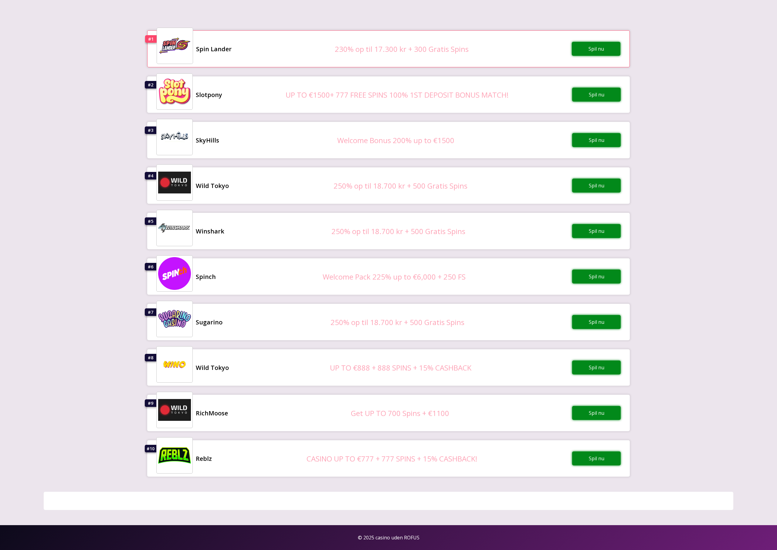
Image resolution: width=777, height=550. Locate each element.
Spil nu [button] (596, 48)
